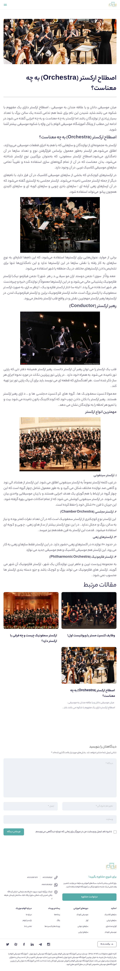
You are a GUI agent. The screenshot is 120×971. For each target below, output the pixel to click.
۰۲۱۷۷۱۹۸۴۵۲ (47, 877)
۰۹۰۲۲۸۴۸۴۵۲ (47, 884)
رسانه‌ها (57, 914)
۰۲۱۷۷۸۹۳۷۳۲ (32, 877)
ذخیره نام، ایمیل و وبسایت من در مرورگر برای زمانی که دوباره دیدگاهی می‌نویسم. (73, 832)
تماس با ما (28, 926)
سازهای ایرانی (111, 920)
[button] (106, 944)
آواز (87, 920)
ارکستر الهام (27, 920)
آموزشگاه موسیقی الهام (69, 124)
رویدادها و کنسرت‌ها (52, 926)
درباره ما (29, 914)
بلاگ (58, 920)
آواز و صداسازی (111, 926)
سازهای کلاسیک (110, 914)
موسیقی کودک (110, 932)
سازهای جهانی (83, 926)
